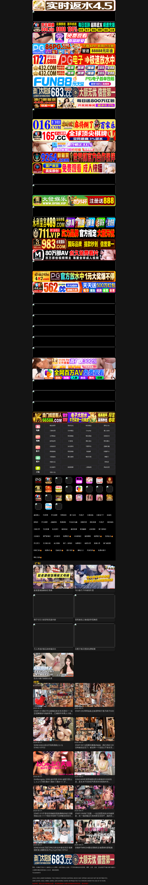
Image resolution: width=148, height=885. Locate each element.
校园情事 (70, 467)
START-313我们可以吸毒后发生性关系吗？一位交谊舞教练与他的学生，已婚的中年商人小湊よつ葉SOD (53, 713)
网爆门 (107, 457)
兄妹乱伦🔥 (59, 550)
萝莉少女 (107, 425)
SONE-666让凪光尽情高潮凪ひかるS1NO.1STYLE (48, 746)
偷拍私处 (65, 529)
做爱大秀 (88, 543)
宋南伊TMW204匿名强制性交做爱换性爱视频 (94, 847)
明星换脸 (70, 451)
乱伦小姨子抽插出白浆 (43, 678)
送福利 (109, 515)
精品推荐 (52, 425)
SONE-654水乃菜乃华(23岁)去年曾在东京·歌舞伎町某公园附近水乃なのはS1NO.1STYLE (53, 848)
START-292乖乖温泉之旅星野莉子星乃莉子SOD (94, 711)
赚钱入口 (81, 550)
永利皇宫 (57, 536)
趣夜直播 (74, 529)
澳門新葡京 (47, 536)
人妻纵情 (89, 467)
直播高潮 (84, 522)
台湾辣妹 (52, 436)
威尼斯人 (37, 515)
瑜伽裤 (88, 451)
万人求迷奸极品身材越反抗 (45, 649)
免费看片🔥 (67, 536)
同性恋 (107, 462)
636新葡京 (77, 536)
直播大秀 (97, 543)
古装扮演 (52, 446)
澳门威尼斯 (107, 543)
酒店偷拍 (110, 522)
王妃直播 (46, 529)
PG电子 (81, 515)
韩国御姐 (70, 436)
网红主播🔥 (38, 557)
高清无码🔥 (91, 550)
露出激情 (70, 457)
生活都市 (52, 467)
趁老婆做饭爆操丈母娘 (43, 590)
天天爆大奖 (47, 543)
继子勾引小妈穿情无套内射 (45, 619)
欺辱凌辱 (52, 441)
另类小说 (52, 472)
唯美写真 (89, 457)
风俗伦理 (107, 467)
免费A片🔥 (48, 550)
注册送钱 (90, 515)
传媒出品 (52, 462)
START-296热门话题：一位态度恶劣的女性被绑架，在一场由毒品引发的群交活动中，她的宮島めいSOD (94, 815)
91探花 (70, 441)
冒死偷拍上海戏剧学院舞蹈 (86, 619)
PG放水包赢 (73, 522)
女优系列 (70, 446)
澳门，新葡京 (67, 543)
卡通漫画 (52, 457)
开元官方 (37, 543)
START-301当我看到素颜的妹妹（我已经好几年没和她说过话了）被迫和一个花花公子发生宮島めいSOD (94, 747)
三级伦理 (52, 431)
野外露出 (107, 441)
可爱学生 (89, 446)
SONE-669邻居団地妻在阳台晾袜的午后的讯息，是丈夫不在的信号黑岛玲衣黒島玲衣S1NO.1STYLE (93, 781)
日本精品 (70, 431)
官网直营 (63, 515)
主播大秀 (37, 529)
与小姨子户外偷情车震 (84, 590)
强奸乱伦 (70, 425)
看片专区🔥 (71, 550)
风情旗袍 (52, 451)
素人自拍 (107, 431)
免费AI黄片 (102, 550)
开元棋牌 (54, 515)
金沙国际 (57, 543)
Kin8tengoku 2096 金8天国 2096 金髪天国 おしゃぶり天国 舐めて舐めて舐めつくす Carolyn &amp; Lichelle (53, 781)
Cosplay (88, 431)
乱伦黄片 (55, 529)
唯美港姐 (89, 436)
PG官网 (45, 515)
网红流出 (89, 441)
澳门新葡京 (102, 529)
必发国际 (92, 529)
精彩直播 (93, 522)
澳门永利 (73, 515)
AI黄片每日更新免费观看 (85, 649)
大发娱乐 (37, 536)
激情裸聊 (88, 536)
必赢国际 (54, 522)
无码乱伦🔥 (109, 536)
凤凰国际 (63, 522)
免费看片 (78, 543)
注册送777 (100, 515)
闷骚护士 (107, 451)
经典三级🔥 (38, 550)
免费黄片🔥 (98, 536)
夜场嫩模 (83, 529)
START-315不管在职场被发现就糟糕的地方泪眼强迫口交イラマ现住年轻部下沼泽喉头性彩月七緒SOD (53, 815)
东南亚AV (107, 436)
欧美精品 (89, 425)
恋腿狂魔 (107, 446)
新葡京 (36, 522)
